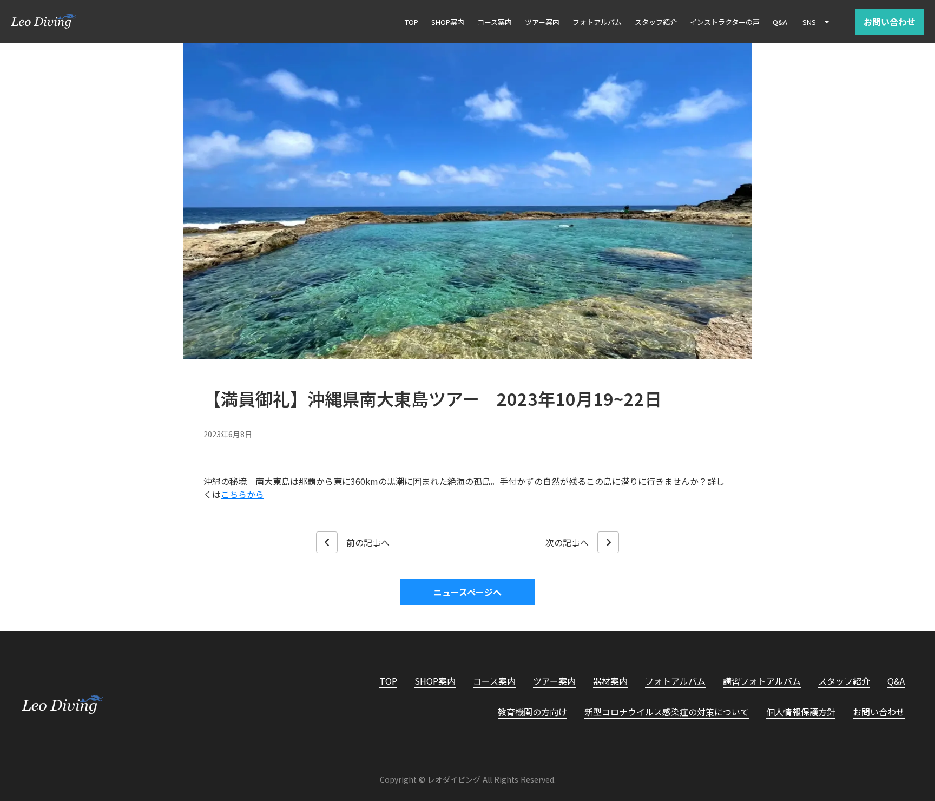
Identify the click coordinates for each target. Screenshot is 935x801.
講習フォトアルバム (762, 680)
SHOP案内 (435, 680)
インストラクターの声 (725, 22)
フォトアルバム (675, 680)
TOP (388, 680)
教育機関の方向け (532, 711)
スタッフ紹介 (844, 680)
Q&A (896, 680)
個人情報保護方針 (800, 711)
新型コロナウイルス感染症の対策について (666, 711)
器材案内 (610, 680)
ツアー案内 (554, 680)
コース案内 (494, 680)
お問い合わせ (879, 711)
